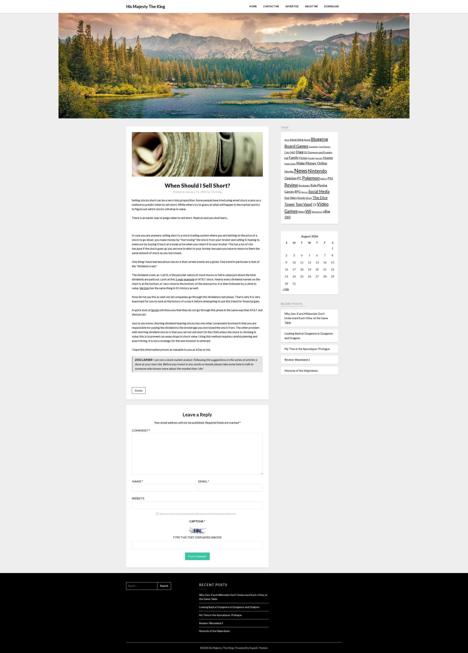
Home (253, 6)
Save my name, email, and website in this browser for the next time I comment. (198, 513)
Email (203, 481)
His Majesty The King (145, 6)
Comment (141, 430)
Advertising (296, 139)
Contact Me (271, 6)
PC (299, 178)
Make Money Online (311, 163)
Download (331, 6)
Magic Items (290, 164)
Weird (301, 211)
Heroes (318, 158)
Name (137, 481)
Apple (307, 139)
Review (291, 184)
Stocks (139, 390)
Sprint (155, 310)
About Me (311, 6)
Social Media (318, 191)
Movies (289, 171)
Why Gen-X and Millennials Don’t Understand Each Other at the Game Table (306, 318)
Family (294, 158)
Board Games (296, 145)
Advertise (292, 6)
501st (286, 140)
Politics (323, 179)
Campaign (313, 146)
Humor (328, 158)
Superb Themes (259, 647)
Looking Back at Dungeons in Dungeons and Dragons (229, 607)
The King (216, 191)
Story (309, 197)
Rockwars (304, 185)
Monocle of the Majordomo (301, 370)
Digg (299, 152)
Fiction (303, 158)
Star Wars (290, 197)
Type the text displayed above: (197, 537)
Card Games (325, 146)
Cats (286, 152)
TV (314, 204)
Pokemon (311, 178)
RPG (297, 192)
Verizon (144, 288)
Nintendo (317, 170)
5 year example (185, 279)
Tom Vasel (303, 204)
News (300, 170)
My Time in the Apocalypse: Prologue (307, 348)
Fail (286, 158)
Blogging (319, 139)
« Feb (286, 289)
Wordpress (317, 212)
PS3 (330, 178)
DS (305, 152)
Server (304, 192)
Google (311, 158)
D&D (292, 152)
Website (138, 498)
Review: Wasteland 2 (297, 359)
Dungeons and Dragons (320, 152)
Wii (308, 211)
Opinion (290, 178)
